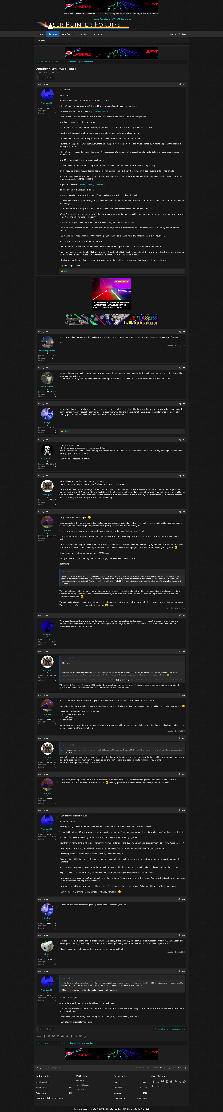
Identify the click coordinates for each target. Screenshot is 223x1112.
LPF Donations (124, 19)
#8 (184, 615)
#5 (184, 440)
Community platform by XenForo (95, 1109)
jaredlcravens (142, 1098)
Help (174, 1068)
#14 (183, 899)
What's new (67, 34)
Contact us (140, 1068)
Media (84, 34)
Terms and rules (152, 1068)
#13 (183, 810)
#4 (184, 404)
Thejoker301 (43, 73)
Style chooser (43, 1068)
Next (49, 77)
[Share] (180, 84)
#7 (184, 512)
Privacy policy (165, 1068)
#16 (183, 971)
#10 (183, 695)
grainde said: (66, 658)
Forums (53, 34)
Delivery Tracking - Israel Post (92, 184)
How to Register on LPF (104, 19)
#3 (184, 368)
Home (41, 34)
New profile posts (82, 1085)
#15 (183, 935)
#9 (184, 651)
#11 (183, 738)
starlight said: (66, 571)
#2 (184, 331)
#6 (184, 476)
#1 (184, 84)
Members (98, 34)
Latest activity (81, 1089)
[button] (76, 34)
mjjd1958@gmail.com (99, 111)
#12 (183, 774)
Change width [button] (56, 1068)
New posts (41, 40)
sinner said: (65, 978)
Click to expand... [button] (122, 680)
